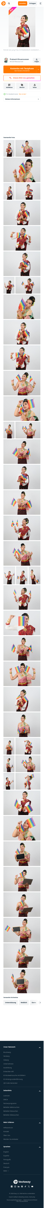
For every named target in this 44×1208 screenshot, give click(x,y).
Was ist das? (22, 94)
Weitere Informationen (12, 99)
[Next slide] (35, 1144)
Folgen (36, 61)
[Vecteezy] (3, 3)
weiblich (24, 1144)
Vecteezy (6, 1197)
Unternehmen (8, 1205)
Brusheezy (7, 1194)
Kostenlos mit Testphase (22, 69)
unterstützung (10, 1144)
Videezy (6, 1201)
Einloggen (32, 3)
